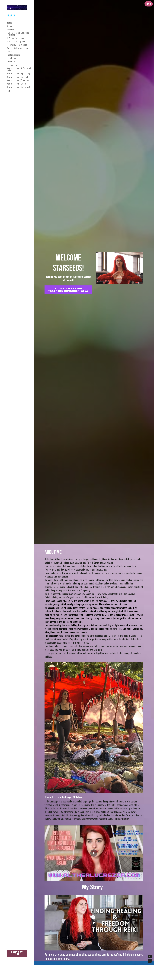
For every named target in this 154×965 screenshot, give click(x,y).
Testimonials (13, 54)
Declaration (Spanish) (18, 73)
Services (11, 29)
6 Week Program (15, 38)
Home (9, 22)
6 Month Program (16, 41)
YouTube (11, 61)
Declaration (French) (18, 80)
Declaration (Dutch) (17, 77)
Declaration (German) (18, 83)
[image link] (94, 727)
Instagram (12, 65)
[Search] (8, 91)
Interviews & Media (17, 44)
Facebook (11, 58)
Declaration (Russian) (18, 87)
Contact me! (17, 953)
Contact (11, 51)
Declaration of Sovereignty (19, 69)
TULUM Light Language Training (19, 33)
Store (10, 26)
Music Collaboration (17, 48)
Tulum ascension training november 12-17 (68, 290)
